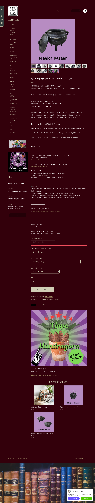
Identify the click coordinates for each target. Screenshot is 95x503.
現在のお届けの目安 (36, 238)
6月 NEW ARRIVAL (12, 33)
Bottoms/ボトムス (13, 64)
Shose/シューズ (13, 86)
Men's (11, 125)
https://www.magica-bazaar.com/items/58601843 (44, 375)
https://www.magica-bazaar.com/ (39, 166)
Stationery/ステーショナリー (13, 108)
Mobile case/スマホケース (13, 80)
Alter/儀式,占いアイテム (13, 115)
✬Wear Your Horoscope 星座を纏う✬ (17, 191)
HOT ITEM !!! (13, 39)
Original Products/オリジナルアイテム (13, 95)
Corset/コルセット (13, 90)
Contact (65, 11)
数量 (32, 278)
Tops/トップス (13, 61)
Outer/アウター (13, 68)
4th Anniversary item (13, 128)
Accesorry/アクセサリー (13, 74)
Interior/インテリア (13, 104)
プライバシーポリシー (12, 458)
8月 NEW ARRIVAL (12, 25)
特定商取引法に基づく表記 (22, 458)
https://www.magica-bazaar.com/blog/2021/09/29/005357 (46, 211)
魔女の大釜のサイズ (36, 268)
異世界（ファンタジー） (13, 48)
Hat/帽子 (12, 77)
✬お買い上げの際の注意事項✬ (16, 183)
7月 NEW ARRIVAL (13, 29)
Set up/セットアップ (13, 52)
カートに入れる (42, 289)
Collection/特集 (13, 42)
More (17, 215)
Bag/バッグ (12, 70)
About (51, 11)
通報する (44, 304)
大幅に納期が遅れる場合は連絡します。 (41, 248)
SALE (11, 36)
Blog (58, 11)
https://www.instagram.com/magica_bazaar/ (41, 159)
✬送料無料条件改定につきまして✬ (17, 199)
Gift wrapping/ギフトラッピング (13, 119)
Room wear (12, 122)
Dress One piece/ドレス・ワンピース (13, 57)
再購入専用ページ (13, 133)
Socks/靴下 (12, 84)
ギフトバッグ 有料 (36, 258)
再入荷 (11, 44)
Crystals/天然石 (13, 111)
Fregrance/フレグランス (13, 100)
